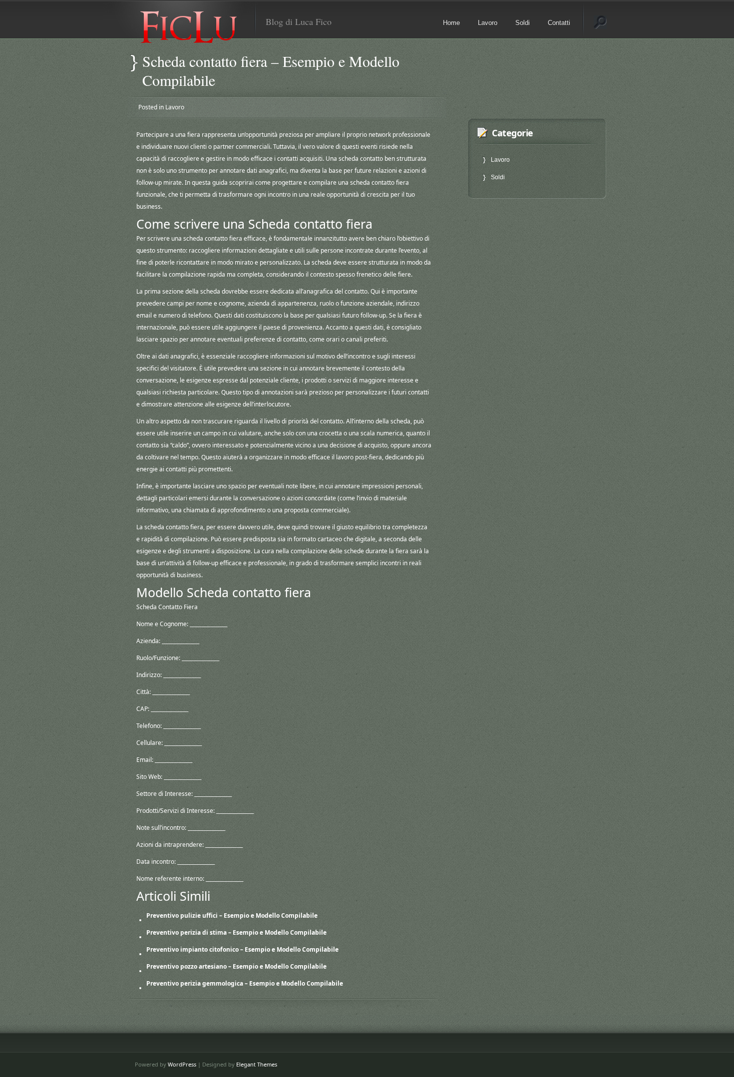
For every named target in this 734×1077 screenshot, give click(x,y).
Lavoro (487, 22)
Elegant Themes (256, 1064)
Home (451, 22)
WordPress (182, 1064)
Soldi (522, 22)
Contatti (559, 22)
